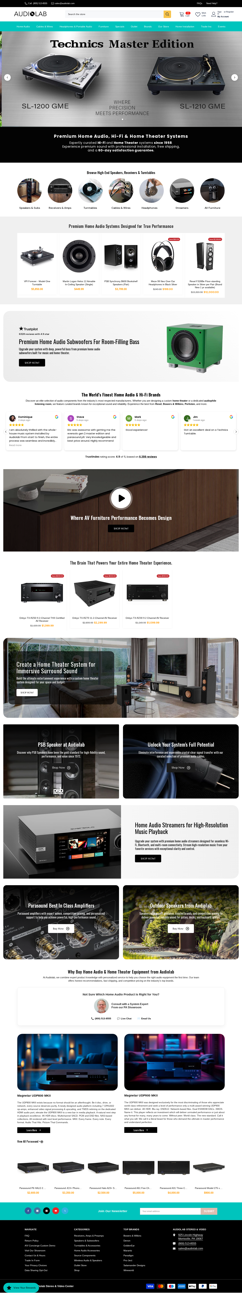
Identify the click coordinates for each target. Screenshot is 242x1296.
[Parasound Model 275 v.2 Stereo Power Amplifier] (209, 1166)
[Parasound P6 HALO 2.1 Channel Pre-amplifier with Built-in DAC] (33, 1166)
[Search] (118, 14)
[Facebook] (28, 1210)
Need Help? (211, 3)
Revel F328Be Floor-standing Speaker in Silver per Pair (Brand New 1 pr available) (205, 284)
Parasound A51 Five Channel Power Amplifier (139, 1188)
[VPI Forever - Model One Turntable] (37, 256)
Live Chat (124, 1018)
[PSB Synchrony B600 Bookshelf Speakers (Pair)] (121, 256)
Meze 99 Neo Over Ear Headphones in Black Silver (163, 283)
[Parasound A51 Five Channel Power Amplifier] (138, 1166)
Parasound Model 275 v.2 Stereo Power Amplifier (210, 1188)
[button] (236, 431)
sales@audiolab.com (65, 3)
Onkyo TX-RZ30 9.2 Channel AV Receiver (147, 618)
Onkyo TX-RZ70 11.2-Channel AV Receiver (94, 618)
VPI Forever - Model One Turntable (37, 283)
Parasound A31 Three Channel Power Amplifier (174, 1188)
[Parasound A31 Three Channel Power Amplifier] (173, 1166)
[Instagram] (37, 1210)
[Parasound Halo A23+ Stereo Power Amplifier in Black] (103, 1166)
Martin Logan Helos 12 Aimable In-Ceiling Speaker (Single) (79, 283)
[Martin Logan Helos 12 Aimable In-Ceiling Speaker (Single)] (79, 256)
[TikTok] (46, 1210)
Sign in (219, 13)
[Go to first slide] (234, 77)
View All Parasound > (34, 1141)
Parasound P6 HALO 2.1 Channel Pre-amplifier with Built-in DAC (34, 1188)
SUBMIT (209, 1211)
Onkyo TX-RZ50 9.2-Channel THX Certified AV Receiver (42, 619)
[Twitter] (65, 1210)
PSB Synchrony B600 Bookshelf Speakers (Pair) (120, 283)
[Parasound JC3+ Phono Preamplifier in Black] (68, 1166)
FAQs (199, 3)
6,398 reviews (148, 456)
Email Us (144, 1018)
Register (230, 12)
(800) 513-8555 (40, 3)
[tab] (116, 119)
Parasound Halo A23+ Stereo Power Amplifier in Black (104, 1188)
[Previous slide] (7, 77)
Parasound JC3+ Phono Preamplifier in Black (69, 1188)
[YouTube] (55, 1210)
